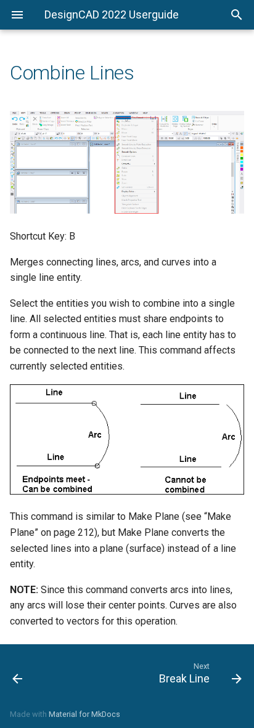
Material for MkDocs (84, 714)
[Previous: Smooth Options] (33, 672)
